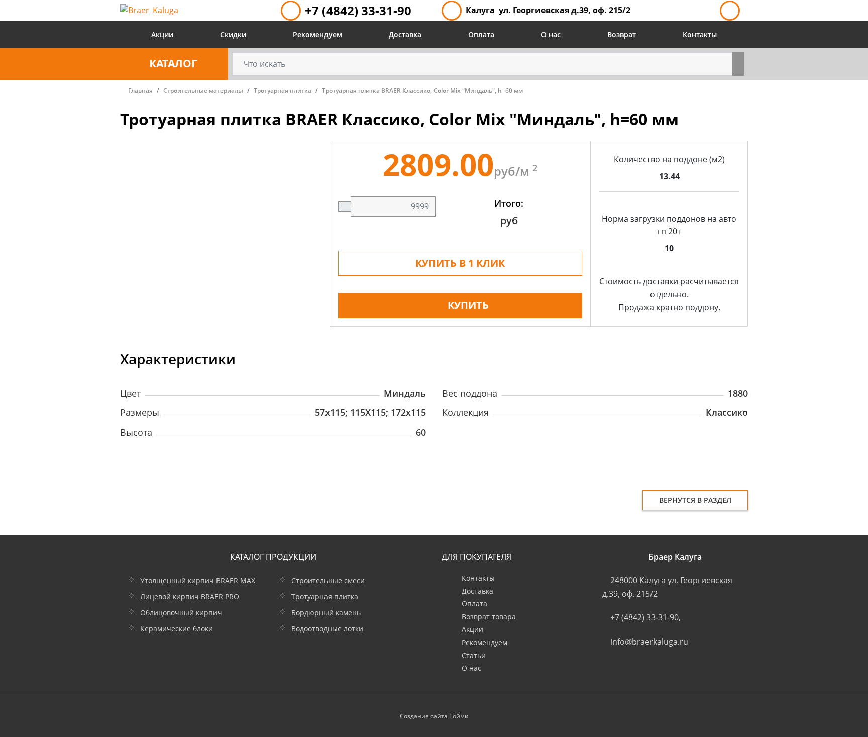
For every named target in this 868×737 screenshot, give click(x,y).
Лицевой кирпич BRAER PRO (189, 596)
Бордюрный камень (326, 612)
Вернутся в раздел (695, 500)
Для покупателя (476, 556)
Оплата (481, 34)
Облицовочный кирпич (181, 612)
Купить (468, 305)
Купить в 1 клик (460, 263)
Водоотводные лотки (327, 629)
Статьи (474, 655)
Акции (162, 34)
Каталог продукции (273, 556)
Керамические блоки (176, 629)
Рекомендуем (317, 34)
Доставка (405, 34)
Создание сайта (424, 716)
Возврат (621, 34)
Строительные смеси (328, 580)
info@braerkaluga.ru (649, 641)
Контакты (700, 34)
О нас (551, 34)
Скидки (233, 34)
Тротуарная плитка (324, 596)
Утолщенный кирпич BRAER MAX (197, 580)
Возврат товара (489, 616)
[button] (174, 64)
